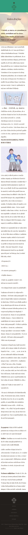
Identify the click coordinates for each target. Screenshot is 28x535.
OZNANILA (14, 509)
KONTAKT (14, 519)
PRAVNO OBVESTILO (14, 515)
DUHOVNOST (14, 512)
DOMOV (14, 506)
